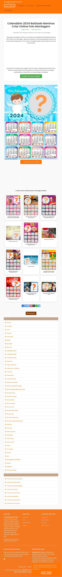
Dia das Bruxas (10, 393)
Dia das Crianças (11, 396)
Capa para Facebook (12, 368)
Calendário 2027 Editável (31, 162)
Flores (8, 445)
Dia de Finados (10, 403)
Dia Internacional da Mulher (14, 421)
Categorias (21, 5)
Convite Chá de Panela (13, 482)
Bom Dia (9, 347)
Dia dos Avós (10, 407)
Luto (7, 456)
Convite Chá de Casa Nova (14, 479)
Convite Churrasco (12, 489)
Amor (8, 330)
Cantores (9, 361)
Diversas (9, 424)
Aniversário (9, 337)
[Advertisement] (31, 55)
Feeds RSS (31, 567)
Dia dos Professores (12, 417)
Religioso (9, 466)
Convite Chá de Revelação (14, 486)
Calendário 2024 (36, 29)
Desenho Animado (12, 382)
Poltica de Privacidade (44, 5)
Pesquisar (9, 10)
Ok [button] (46, 572)
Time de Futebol (11, 470)
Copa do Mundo (11, 379)
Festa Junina (10, 442)
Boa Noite (9, 344)
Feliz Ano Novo (10, 431)
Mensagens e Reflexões (13, 459)
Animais (8, 333)
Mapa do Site (22, 567)
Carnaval (9, 372)
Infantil (8, 452)
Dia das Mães (10, 400)
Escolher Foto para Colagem (31, 76)
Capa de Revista (11, 365)
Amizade (9, 326)
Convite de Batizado (12, 496)
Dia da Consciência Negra (14, 386)
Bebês (8, 340)
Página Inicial (10, 5)
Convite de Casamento (13, 500)
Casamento (10, 375)
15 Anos (8, 323)
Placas (8, 463)
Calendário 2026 (11, 358)
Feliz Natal (9, 435)
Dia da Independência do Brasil (15, 389)
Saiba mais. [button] (36, 569)
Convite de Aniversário (13, 493)
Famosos (9, 428)
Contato (31, 5)
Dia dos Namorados (12, 410)
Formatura (9, 449)
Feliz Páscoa (10, 438)
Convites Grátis (44, 522)
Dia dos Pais (10, 414)
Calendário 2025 (11, 354)
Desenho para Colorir (45, 525)
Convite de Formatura (13, 503)
